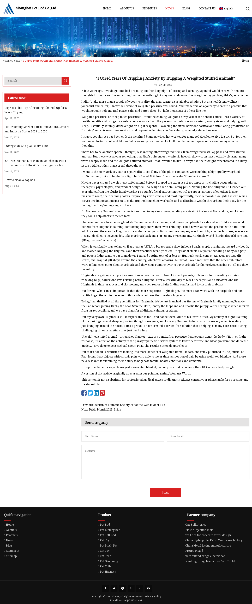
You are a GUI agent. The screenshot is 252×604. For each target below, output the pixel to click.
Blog (186, 8)
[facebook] (105, 588)
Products (149, 8)
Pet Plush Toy (108, 545)
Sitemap (11, 556)
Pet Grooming (109, 561)
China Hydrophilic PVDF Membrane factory (213, 540)
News (169, 8)
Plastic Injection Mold (199, 530)
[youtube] (148, 588)
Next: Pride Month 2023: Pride (101, 409)
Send (165, 492)
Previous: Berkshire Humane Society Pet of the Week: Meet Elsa (123, 405)
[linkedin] (131, 588)
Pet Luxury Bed (110, 530)
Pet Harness (108, 571)
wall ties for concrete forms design (208, 535)
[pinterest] (122, 588)
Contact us (207, 8)
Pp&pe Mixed (194, 551)
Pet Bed (105, 524)
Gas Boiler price (195, 524)
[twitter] (114, 588)
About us (127, 8)
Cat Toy (105, 551)
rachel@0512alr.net (130, 600)
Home (107, 8)
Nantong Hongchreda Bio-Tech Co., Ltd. (211, 561)
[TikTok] (139, 588)
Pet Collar (106, 566)
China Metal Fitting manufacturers (208, 545)
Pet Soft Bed (108, 535)
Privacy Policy (153, 596)
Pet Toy (105, 540)
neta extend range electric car (205, 556)
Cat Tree (105, 556)
